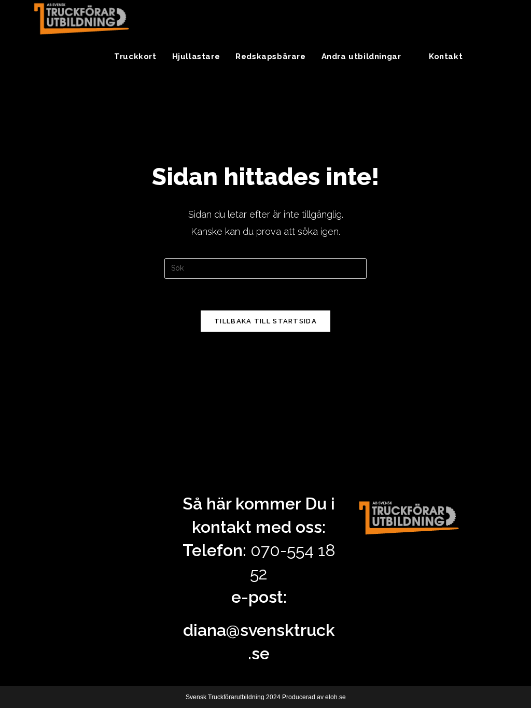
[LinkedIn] (500, 17)
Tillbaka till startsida (265, 321)
